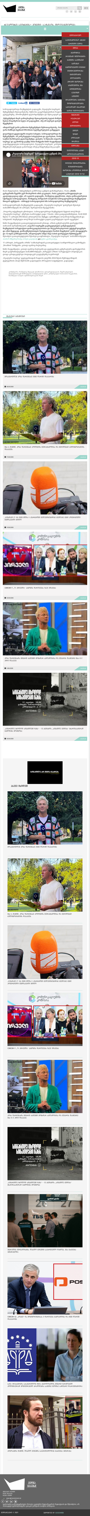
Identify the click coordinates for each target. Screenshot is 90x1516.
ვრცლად (83, 386)
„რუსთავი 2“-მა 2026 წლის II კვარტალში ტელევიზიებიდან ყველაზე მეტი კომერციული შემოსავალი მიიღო (42, 518)
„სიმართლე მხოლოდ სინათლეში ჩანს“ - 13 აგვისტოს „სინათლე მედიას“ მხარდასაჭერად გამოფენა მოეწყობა (44, 730)
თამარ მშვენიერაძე (12, 239)
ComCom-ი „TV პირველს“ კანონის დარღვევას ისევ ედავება (30, 587)
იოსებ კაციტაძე (30, 239)
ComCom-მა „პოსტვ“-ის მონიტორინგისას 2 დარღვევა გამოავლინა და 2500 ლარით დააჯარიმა (43, 1318)
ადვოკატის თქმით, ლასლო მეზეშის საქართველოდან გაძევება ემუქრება (39, 1451)
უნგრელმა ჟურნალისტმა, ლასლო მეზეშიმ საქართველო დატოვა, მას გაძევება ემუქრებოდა (42, 1251)
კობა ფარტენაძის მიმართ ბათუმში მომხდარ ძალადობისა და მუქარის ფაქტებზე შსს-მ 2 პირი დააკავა (43, 659)
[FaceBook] (11, 103)
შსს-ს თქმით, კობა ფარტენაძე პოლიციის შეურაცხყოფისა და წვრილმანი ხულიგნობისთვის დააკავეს (44, 448)
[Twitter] (23, 103)
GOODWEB (59, 1513)
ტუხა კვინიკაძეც (49, 239)
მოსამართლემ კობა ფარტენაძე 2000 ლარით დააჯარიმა (29, 376)
